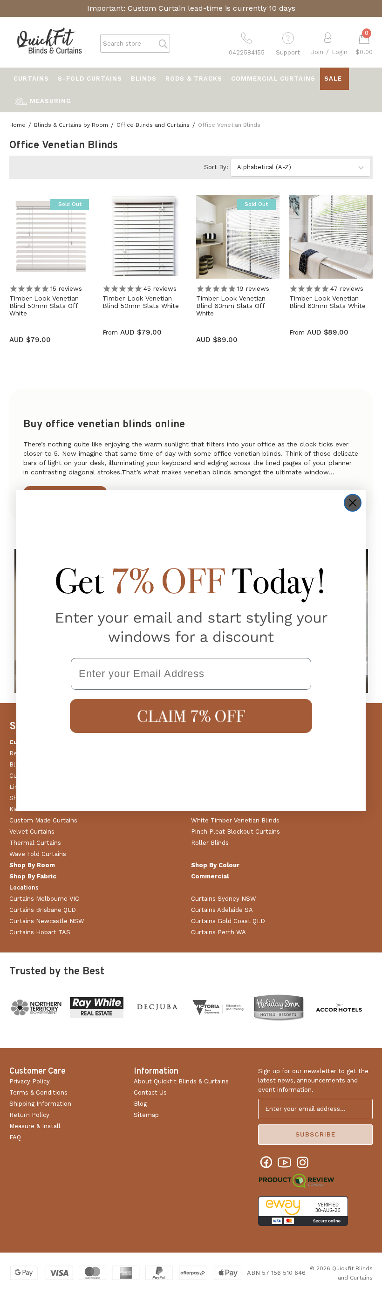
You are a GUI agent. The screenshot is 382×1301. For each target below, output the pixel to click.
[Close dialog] (352, 502)
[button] (191, 716)
